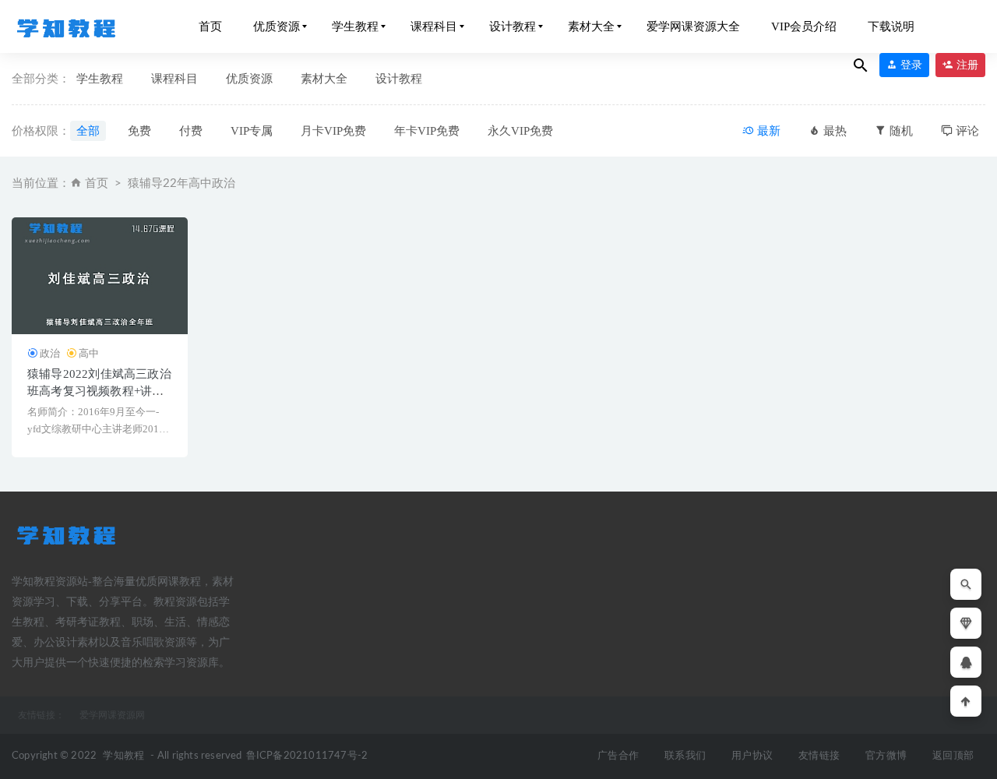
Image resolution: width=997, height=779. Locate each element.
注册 (965, 65)
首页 (210, 26)
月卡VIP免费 (333, 131)
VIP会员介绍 (804, 26)
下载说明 (891, 26)
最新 (767, 131)
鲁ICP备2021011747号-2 (307, 756)
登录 (909, 65)
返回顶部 (953, 756)
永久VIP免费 (520, 131)
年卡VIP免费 (427, 131)
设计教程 (512, 26)
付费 (191, 131)
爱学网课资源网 (112, 715)
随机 (899, 131)
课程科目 (433, 26)
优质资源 (276, 26)
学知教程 (123, 756)
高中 (89, 353)
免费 (139, 131)
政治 (50, 353)
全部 (88, 131)
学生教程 (355, 26)
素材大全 (591, 26)
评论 (966, 131)
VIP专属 (252, 131)
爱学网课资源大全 (693, 26)
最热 (833, 131)
